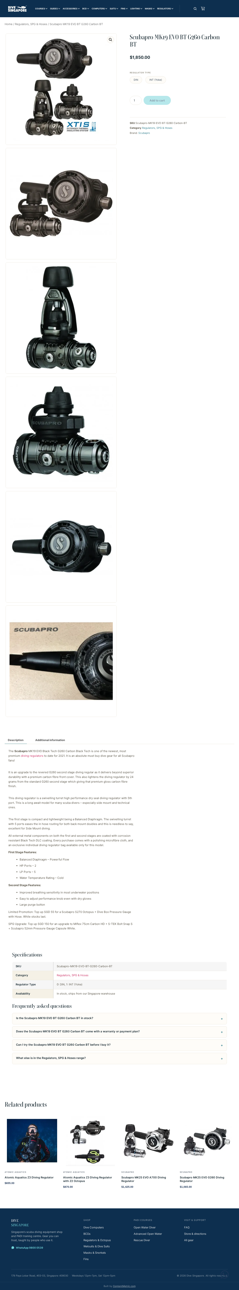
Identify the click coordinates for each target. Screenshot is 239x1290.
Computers (98, 8)
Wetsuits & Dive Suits (96, 1246)
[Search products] (195, 8)
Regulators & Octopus (97, 1240)
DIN (136, 79)
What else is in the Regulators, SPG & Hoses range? (51, 1058)
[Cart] (203, 8)
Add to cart (157, 100)
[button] (110, 39)
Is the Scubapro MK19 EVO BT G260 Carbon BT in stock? (54, 1018)
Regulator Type (140, 73)
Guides (54, 8)
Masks (148, 8)
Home (9, 24)
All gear (188, 1240)
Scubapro (144, 132)
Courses (40, 8)
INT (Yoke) (155, 79)
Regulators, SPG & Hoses (31, 24)
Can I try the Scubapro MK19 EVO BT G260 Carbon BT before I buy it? (63, 1044)
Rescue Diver (142, 1240)
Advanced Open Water (148, 1234)
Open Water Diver (145, 1227)
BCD (84, 8)
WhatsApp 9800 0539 (29, 1247)
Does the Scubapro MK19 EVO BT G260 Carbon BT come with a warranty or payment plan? (78, 1031)
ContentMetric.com (124, 1286)
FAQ (187, 1227)
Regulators (164, 8)
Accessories (70, 8)
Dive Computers (93, 1227)
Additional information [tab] (50, 740)
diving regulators (32, 756)
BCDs (87, 1234)
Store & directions (195, 1234)
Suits (113, 8)
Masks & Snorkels (94, 1252)
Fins (123, 8)
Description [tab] (16, 740)
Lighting (135, 8)
